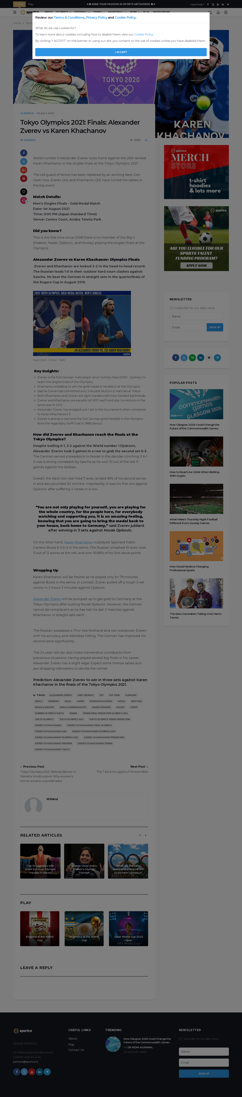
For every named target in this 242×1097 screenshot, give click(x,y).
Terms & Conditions (69, 18)
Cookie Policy (125, 18)
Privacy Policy (96, 18)
